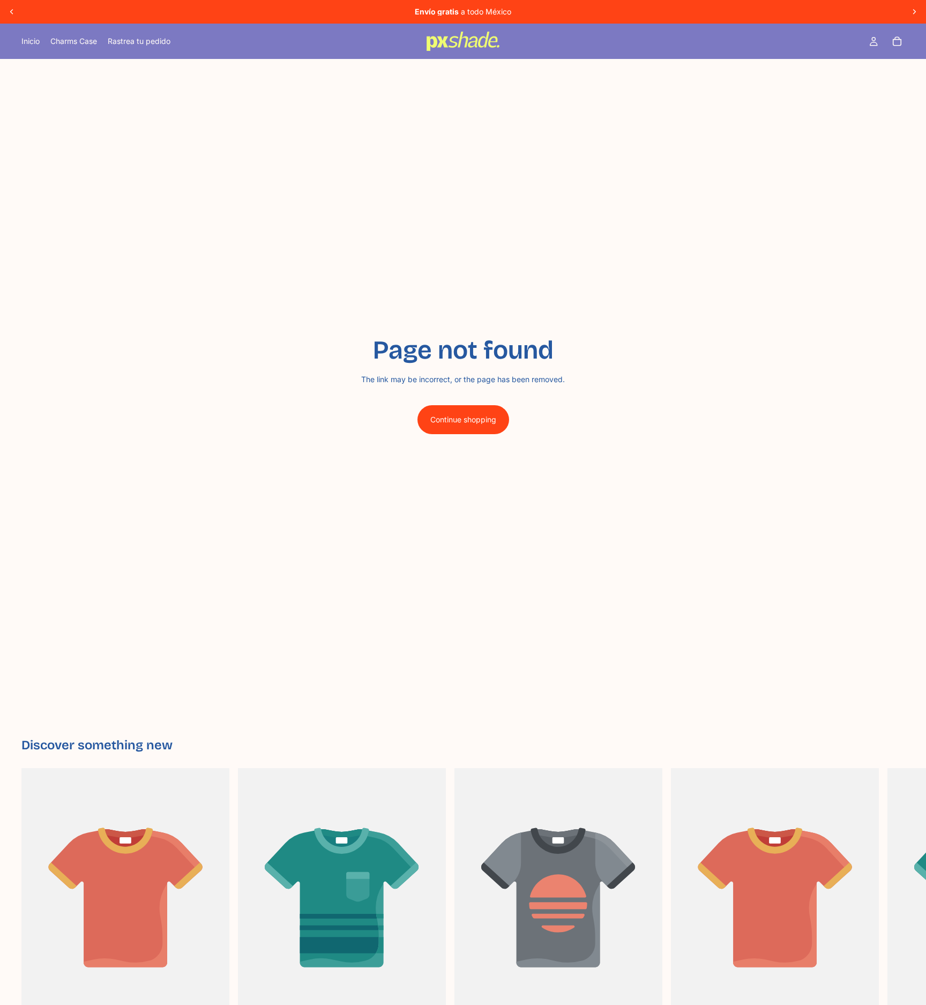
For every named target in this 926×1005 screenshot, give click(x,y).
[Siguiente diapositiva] (914, 12)
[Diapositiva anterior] (12, 12)
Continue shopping (463, 419)
